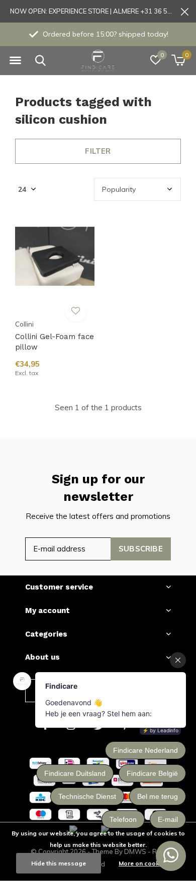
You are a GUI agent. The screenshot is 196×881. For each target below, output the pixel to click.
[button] (15, 60)
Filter (98, 151)
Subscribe (141, 548)
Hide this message (58, 863)
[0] (178, 60)
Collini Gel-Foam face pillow (54, 342)
